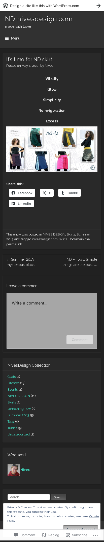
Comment (80, 339)
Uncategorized (19, 434)
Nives (49, 65)
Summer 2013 (18, 415)
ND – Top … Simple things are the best (80, 262)
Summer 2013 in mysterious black (22, 262)
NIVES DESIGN (54, 234)
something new (19, 409)
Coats (12, 377)
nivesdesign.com (45, 239)
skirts (63, 239)
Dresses (13, 383)
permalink (14, 244)
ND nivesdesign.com (39, 19)
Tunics (12, 428)
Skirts (71, 234)
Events (13, 389)
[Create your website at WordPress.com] (52, 5)
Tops (11, 421)
